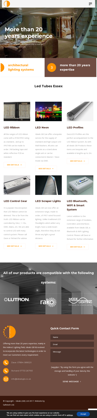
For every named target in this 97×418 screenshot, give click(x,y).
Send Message (71, 381)
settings (70, 415)
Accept (83, 414)
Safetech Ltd (8, 404)
